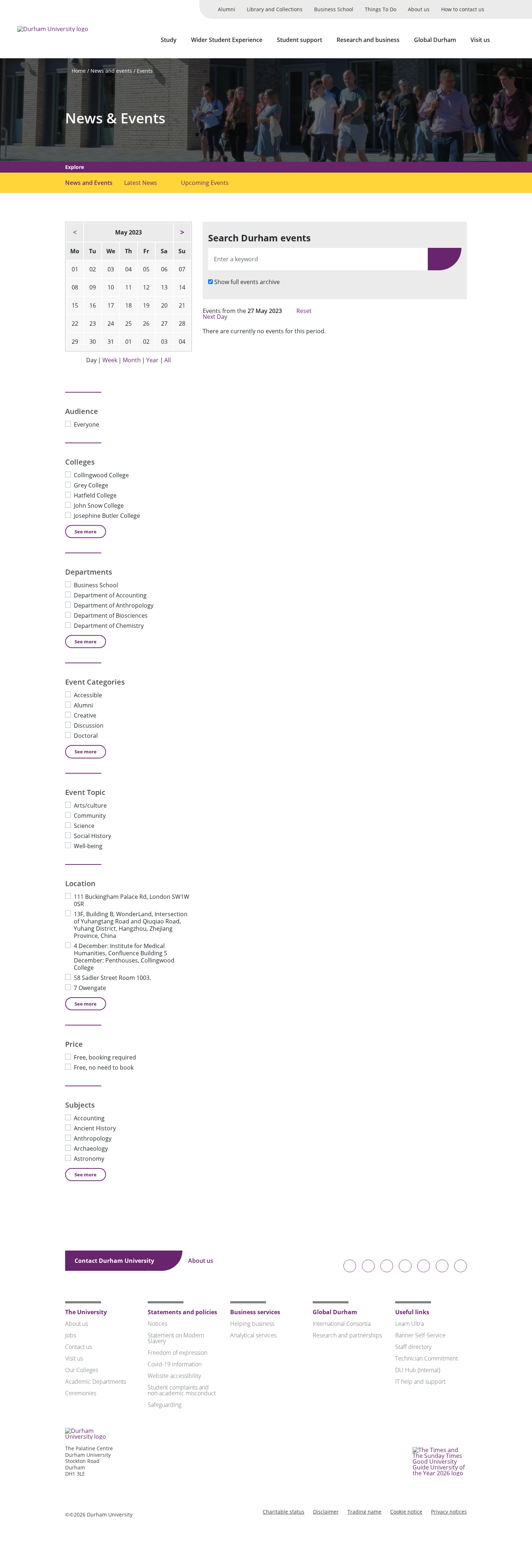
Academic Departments (95, 1382)
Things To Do (380, 9)
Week (109, 360)
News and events (111, 70)
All (167, 360)
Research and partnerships (347, 1335)
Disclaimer (326, 1511)
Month (132, 360)
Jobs (70, 1335)
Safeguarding (164, 1405)
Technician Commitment (426, 1358)
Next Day (216, 317)
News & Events (115, 118)
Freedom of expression (177, 1353)
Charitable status (283, 1511)
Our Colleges (81, 1370)
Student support (299, 40)
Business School (333, 9)
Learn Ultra (409, 1324)
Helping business (252, 1324)
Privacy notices (449, 1511)
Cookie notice (406, 1511)
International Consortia (342, 1324)
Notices (157, 1324)
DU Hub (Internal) (417, 1370)
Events (145, 70)
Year (152, 360)
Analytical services (253, 1335)
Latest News (140, 183)
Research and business (368, 40)
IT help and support (420, 1382)
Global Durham (435, 40)
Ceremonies (80, 1393)
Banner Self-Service (420, 1335)
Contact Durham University (115, 1261)
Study (169, 40)
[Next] (182, 232)
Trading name (364, 1511)
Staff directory (413, 1347)
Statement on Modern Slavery (176, 1338)
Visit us (480, 40)
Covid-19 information (175, 1364)
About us (419, 9)
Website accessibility (174, 1376)
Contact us (78, 1347)
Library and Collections (275, 9)
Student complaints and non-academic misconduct (182, 1390)
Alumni (226, 9)
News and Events (89, 183)
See (86, 531)
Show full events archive (247, 282)
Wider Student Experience (226, 40)
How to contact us (462, 9)
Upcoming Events (205, 183)
